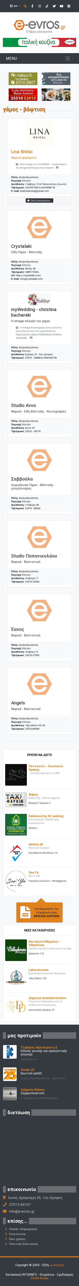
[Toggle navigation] (67, 58)
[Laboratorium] (16, 978)
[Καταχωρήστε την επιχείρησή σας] (39, 910)
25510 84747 (20, 1204)
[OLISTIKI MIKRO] (23, 78)
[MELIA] (56, 78)
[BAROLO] (39, 42)
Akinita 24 (36, 844)
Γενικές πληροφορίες (23, 1229)
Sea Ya (34, 872)
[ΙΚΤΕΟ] (23, 94)
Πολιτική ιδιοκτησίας (23, 1244)
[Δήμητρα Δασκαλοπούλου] (16, 1006)
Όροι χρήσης (17, 1239)
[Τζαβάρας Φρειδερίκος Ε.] (10, 1051)
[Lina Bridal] (39, 134)
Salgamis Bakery (33, 1090)
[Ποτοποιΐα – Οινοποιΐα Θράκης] (16, 774)
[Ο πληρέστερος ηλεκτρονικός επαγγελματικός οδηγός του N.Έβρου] (39, 26)
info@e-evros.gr (22, 1211)
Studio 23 (27, 1070)
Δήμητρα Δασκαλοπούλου (47, 998)
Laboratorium (39, 970)
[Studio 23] (10, 1074)
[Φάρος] (16, 799)
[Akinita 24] (16, 852)
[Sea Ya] (16, 881)
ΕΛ (15, 6)
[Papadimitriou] (56, 94)
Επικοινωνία (17, 1234)
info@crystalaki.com (31, 278)
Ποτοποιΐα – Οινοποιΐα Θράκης (46, 767)
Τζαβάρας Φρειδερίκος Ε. (39, 1047)
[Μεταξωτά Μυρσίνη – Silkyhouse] (16, 950)
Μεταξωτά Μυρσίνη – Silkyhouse (44, 943)
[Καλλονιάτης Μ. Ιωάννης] (16, 824)
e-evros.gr (57, 1265)
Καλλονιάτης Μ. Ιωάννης (46, 816)
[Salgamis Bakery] (10, 1093)
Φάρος (33, 794)
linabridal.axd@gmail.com (34, 191)
